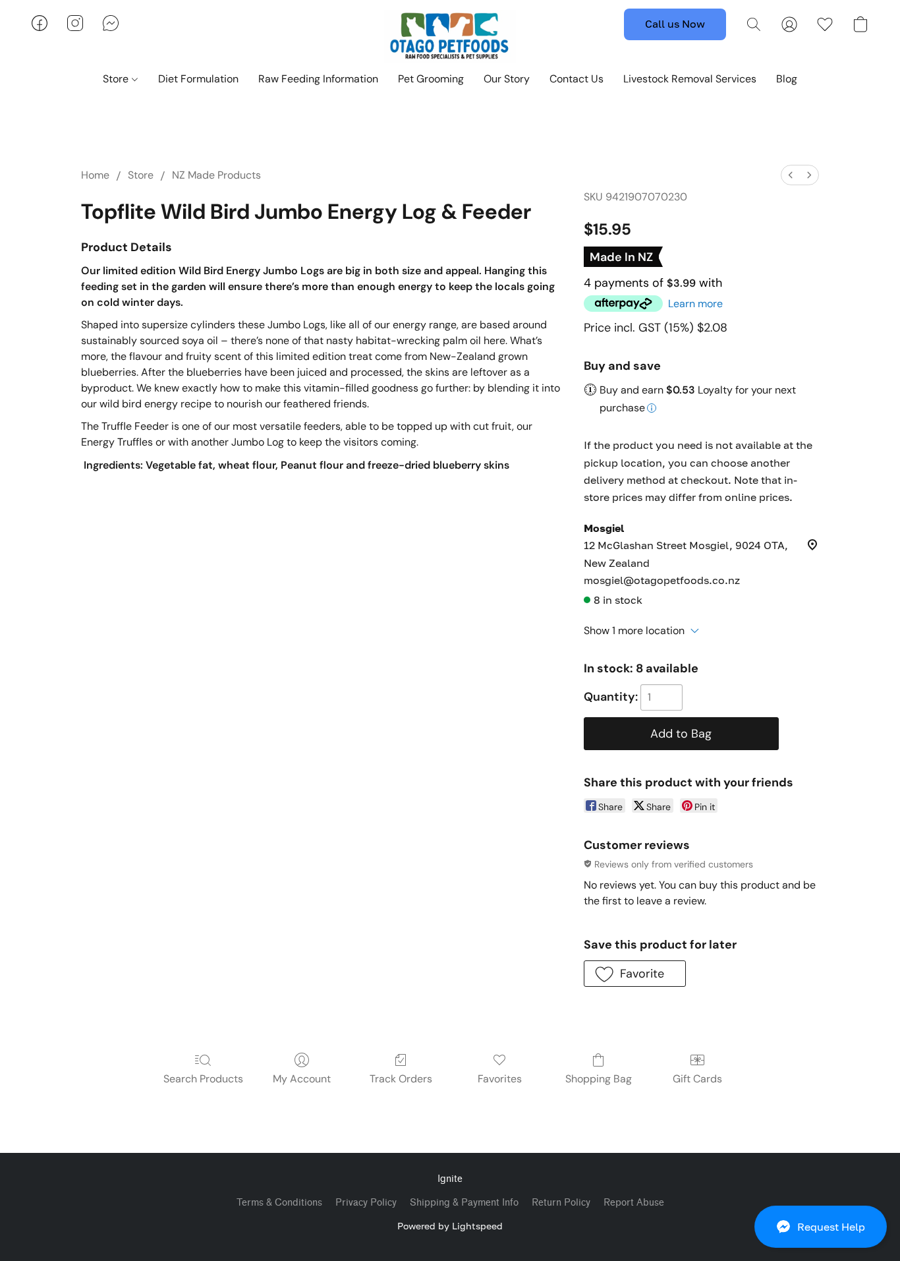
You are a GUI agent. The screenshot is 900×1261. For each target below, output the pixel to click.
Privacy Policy (366, 1202)
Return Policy (561, 1202)
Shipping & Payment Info (464, 1202)
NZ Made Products (216, 175)
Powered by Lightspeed (450, 1225)
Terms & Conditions (279, 1202)
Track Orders (401, 1079)
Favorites (500, 1079)
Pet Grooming (431, 79)
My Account (302, 1079)
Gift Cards (697, 1079)
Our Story (507, 79)
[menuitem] (790, 175)
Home (95, 175)
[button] (820, 1227)
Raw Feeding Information (318, 79)
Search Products (203, 1079)
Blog (786, 79)
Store (117, 79)
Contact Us (576, 79)
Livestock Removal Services (689, 79)
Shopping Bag (598, 1079)
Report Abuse (634, 1202)
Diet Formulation (198, 79)
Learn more (695, 303)
